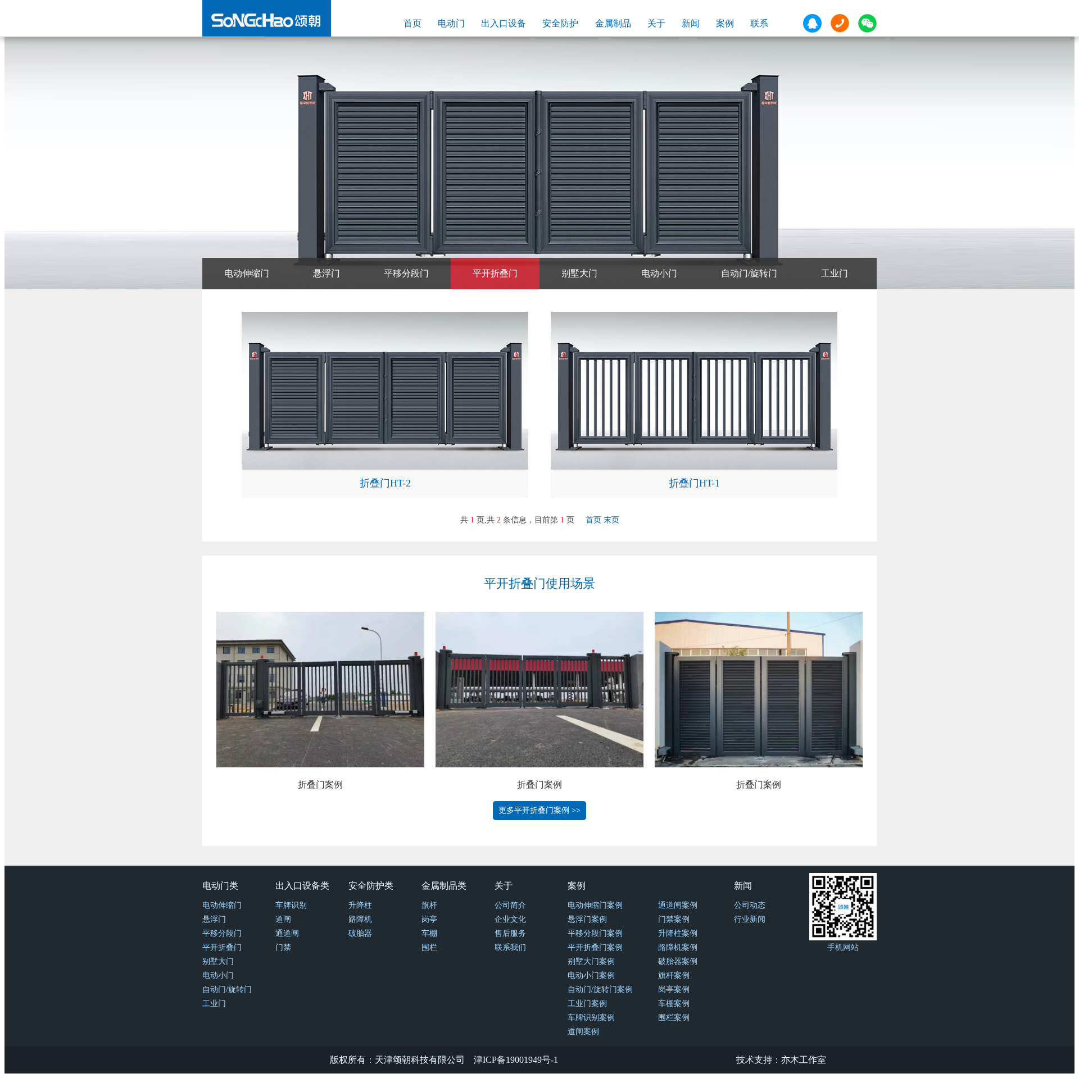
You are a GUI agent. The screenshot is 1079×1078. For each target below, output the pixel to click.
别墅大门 (579, 273)
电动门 (451, 23)
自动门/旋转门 (749, 273)
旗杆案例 (674, 975)
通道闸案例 (677, 905)
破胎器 (360, 933)
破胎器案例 (677, 961)
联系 (759, 23)
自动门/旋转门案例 (600, 989)
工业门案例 (587, 1003)
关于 (656, 23)
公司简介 (510, 905)
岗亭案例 (674, 989)
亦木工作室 (803, 1060)
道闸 (283, 919)
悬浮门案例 (587, 919)
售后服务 (510, 933)
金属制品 (613, 23)
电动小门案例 (591, 975)
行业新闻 (749, 919)
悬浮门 (326, 273)
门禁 (283, 947)
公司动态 (749, 905)
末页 (611, 520)
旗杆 (429, 905)
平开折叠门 (495, 273)
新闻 (691, 23)
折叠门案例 (320, 784)
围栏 (429, 947)
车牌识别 (291, 905)
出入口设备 (503, 23)
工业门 (834, 273)
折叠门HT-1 (694, 483)
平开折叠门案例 (595, 947)
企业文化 (510, 919)
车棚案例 (674, 1003)
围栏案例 (674, 1017)
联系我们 (510, 947)
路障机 (360, 919)
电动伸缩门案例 (595, 905)
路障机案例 (677, 947)
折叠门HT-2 (385, 483)
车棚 (429, 933)
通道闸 (287, 933)
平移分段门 (406, 273)
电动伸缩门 (246, 273)
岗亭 (429, 919)
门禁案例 (674, 919)
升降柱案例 (677, 933)
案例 (725, 23)
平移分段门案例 (595, 933)
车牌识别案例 (591, 1017)
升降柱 (360, 905)
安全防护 (560, 23)
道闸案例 (583, 1031)
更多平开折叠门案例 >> (539, 810)
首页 (412, 23)
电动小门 (659, 273)
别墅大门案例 (591, 961)
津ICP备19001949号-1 (516, 1060)
